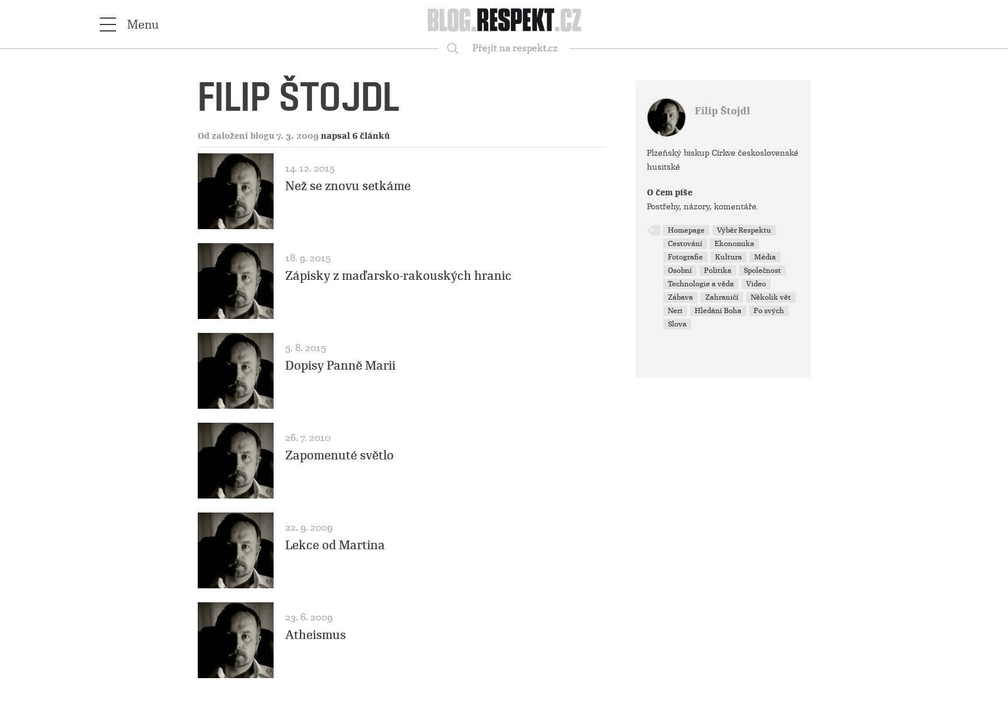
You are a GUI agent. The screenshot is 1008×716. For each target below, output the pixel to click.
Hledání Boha (718, 310)
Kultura (728, 257)
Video (756, 284)
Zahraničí (721, 297)
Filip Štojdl (722, 111)
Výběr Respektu (744, 230)
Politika (718, 270)
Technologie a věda (701, 284)
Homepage (686, 230)
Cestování (685, 243)
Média (765, 257)
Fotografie (685, 257)
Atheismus (315, 635)
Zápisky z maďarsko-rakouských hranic (398, 275)
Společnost (762, 270)
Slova (677, 324)
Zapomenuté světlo (339, 455)
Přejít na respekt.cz (515, 48)
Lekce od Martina (335, 545)
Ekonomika (734, 243)
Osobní (680, 270)
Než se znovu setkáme (348, 186)
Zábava (680, 297)
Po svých (769, 310)
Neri (675, 310)
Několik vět (771, 297)
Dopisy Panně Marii (340, 365)
